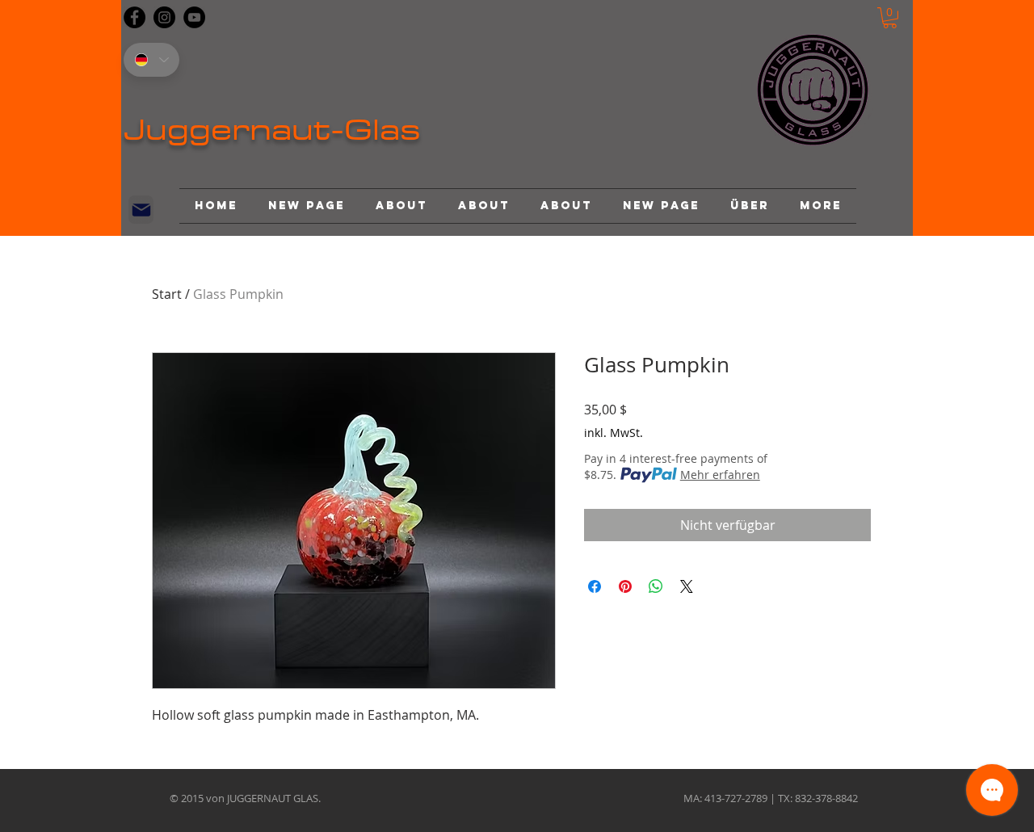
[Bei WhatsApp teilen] (656, 586)
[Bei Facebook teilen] (594, 586)
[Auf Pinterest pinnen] (625, 586)
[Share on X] (686, 586)
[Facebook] (134, 17)
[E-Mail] (140, 209)
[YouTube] (194, 17)
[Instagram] (164, 17)
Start (167, 294)
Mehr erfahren (720, 474)
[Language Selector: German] (151, 60)
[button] (889, 17)
